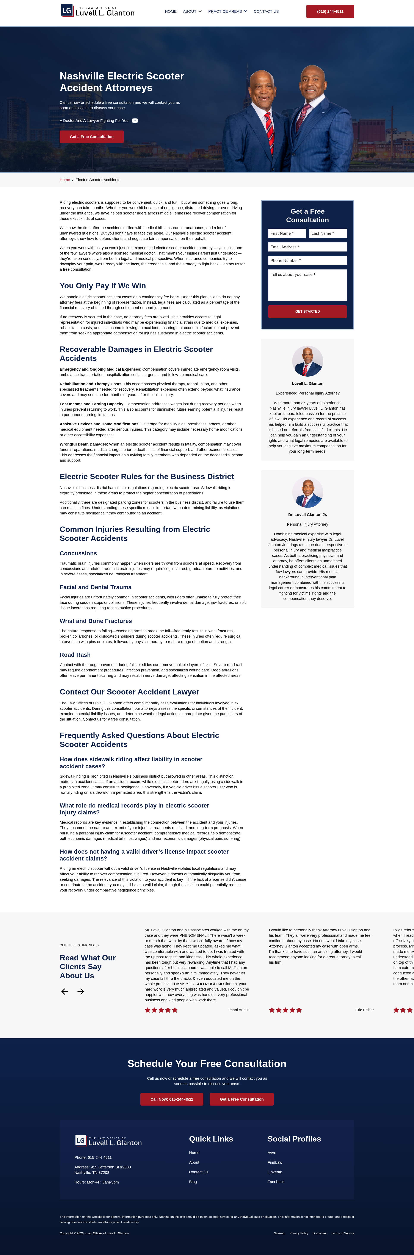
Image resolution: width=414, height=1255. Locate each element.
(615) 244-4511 (330, 11)
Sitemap (279, 1233)
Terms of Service (342, 1233)
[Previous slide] (64, 991)
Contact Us (266, 11)
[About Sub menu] (200, 11)
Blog (193, 1182)
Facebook (276, 1182)
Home (171, 11)
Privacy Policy (299, 1233)
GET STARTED (307, 311)
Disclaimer (320, 1233)
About (189, 11)
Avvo (272, 1153)
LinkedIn (275, 1172)
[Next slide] (81, 991)
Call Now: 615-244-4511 (172, 1099)
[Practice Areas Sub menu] (245, 11)
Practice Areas (225, 11)
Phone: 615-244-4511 (93, 1157)
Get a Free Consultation (92, 137)
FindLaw (275, 1162)
